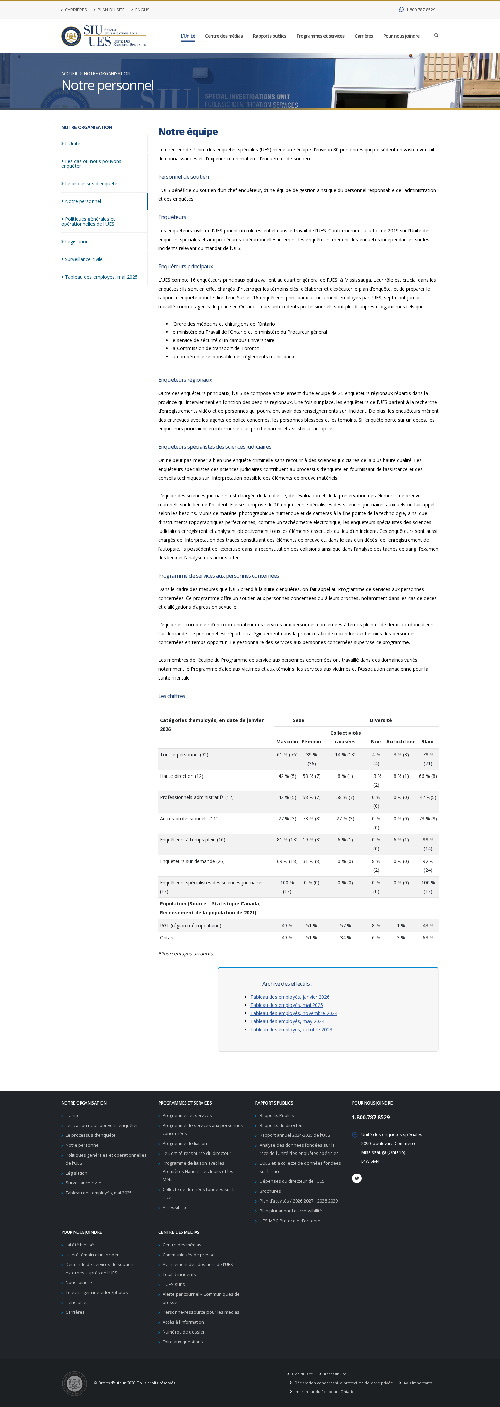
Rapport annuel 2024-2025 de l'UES (295, 1135)
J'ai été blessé (80, 1245)
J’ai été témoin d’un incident (93, 1255)
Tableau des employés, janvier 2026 (290, 997)
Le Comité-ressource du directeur (197, 1153)
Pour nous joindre (401, 36)
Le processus (91, 183)
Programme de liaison (185, 1143)
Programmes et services (320, 36)
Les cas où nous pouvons (91, 163)
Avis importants (417, 1382)
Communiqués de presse (189, 1255)
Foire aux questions (183, 1342)
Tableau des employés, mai (101, 277)
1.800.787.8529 (420, 10)
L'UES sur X (174, 1284)
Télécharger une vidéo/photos (97, 1292)
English (143, 10)
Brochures (270, 1191)
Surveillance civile (83, 1183)
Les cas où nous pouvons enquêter (102, 1125)
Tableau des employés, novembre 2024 (293, 1013)
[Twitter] (357, 1178)
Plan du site (111, 10)
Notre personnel (83, 1145)
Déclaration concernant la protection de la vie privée (343, 1382)
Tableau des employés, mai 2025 (286, 1005)
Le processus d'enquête (91, 1135)
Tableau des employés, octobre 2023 (291, 1029)
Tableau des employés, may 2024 (287, 1021)
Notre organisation (107, 74)
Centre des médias (224, 36)
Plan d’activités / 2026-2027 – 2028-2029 (299, 1201)
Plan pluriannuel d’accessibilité (291, 1211)
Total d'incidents (179, 1274)
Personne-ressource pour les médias (201, 1312)
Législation (76, 1173)
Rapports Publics (277, 1115)
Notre (83, 201)
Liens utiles (77, 1302)
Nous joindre (79, 1283)
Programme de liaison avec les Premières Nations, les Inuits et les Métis (198, 1171)
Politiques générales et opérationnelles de (88, 221)
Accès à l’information (183, 1322)
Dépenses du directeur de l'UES (292, 1181)
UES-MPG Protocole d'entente (290, 1221)
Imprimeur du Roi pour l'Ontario (324, 1391)
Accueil (69, 74)
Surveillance (84, 259)
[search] (436, 35)
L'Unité (188, 36)
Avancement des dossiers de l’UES (198, 1264)
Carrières (75, 10)
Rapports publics (269, 36)
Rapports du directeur (282, 1125)
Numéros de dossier (184, 1332)
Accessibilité (175, 1207)
